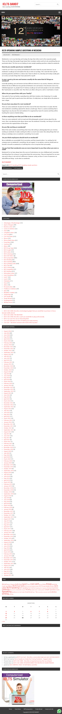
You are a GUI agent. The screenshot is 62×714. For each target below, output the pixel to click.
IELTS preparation (7, 168)
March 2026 (7, 341)
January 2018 (8, 509)
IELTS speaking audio (10, 263)
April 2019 (7, 480)
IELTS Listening (8, 254)
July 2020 (6, 453)
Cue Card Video (8, 236)
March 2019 (7, 482)
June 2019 (7, 476)
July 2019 (6, 474)
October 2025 (8, 350)
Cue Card (6, 234)
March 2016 (7, 552)
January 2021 (8, 445)
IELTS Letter (7, 252)
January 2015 (8, 575)
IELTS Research (16, 54)
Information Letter (9, 273)
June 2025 (7, 358)
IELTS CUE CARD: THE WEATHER (13, 314)
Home (10, 709)
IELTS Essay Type (8, 248)
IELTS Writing (7, 271)
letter (56, 588)
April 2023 (7, 399)
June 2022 (7, 412)
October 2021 (8, 428)
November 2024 (8, 368)
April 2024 (7, 379)
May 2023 (6, 397)
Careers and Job (49, 709)
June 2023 (7, 395)
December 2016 (8, 534)
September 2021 (8, 430)
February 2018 (8, 507)
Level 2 (6, 279)
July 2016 (6, 544)
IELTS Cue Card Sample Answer (31, 586)
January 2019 (8, 486)
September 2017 (8, 517)
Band (20, 584)
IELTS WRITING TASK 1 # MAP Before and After (23, 665)
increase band (51, 588)
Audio (17, 584)
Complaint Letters (9, 232)
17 (6, 615)
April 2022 (7, 416)
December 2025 (8, 346)
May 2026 (6, 337)
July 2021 (6, 433)
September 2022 (8, 406)
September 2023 (8, 391)
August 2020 (7, 451)
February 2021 (8, 443)
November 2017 (8, 513)
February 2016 (8, 554)
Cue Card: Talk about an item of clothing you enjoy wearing (21, 320)
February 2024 (8, 383)
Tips (37, 592)
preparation (19, 589)
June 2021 (7, 435)
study (23, 592)
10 (6, 613)
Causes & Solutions (9, 228)
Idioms (6, 246)
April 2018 (7, 503)
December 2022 (8, 403)
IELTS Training (8, 267)
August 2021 (7, 432)
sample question (41, 589)
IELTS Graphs (7, 250)
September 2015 (8, 563)
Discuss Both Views (9, 240)
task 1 (34, 592)
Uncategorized (8, 300)
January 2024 (8, 385)
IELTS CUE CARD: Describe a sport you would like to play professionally (24, 316)
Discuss (6, 238)
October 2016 (8, 538)
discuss (40, 584)
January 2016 (8, 555)
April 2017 (7, 526)
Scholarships (7, 294)
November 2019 (8, 466)
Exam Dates (18, 709)
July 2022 (6, 410)
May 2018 (6, 501)
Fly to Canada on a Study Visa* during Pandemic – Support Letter (33, 659)
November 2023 (8, 389)
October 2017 (8, 515)
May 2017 (6, 525)
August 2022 (7, 408)
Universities (40, 592)
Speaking (7, 591)
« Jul (3, 621)
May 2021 (6, 437)
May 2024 (6, 377)
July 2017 (6, 521)
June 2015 (7, 569)
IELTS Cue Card (18, 586)
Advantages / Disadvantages (12, 223)
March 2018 (7, 505)
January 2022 (8, 422)
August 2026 (7, 331)
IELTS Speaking (13, 165)
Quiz (5, 290)
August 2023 (7, 393)
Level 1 (6, 277)
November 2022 (8, 404)
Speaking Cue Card (16, 592)
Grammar (6, 244)
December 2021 (8, 424)
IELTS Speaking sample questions (27, 165)
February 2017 (8, 530)
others (6, 285)
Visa (48, 592)
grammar (54, 584)
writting (11, 594)
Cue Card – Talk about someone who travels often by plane (20, 322)
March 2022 (7, 418)
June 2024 (7, 375)
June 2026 (7, 335)
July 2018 (6, 497)
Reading (28, 589)
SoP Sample (7, 296)
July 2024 (6, 373)
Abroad (4, 584)
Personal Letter (8, 286)
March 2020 (7, 459)
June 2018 (7, 499)
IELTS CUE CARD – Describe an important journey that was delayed (32, 661)
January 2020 (8, 463)
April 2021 (7, 439)
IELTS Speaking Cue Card (26, 588)
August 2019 (7, 472)
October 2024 (8, 370)
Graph (3, 586)
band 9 (24, 584)
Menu (3, 12)
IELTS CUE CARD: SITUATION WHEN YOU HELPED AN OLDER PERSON (33, 663)
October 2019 (8, 468)
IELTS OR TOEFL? (8, 256)
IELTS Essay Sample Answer (46, 586)
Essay (49, 584)
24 (6, 617)
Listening (5, 589)
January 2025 (8, 364)
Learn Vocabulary (9, 275)
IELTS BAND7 (10, 4)
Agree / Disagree (9, 225)
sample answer (34, 589)
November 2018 (8, 490)
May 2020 (6, 455)
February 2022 (8, 420)
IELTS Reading (8, 259)
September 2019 (8, 470)
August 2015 (7, 565)
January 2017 (8, 532)
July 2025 (6, 356)
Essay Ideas (7, 242)
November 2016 (8, 536)
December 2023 (8, 387)
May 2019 (6, 478)
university (45, 592)
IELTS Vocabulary (8, 269)
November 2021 (8, 426)
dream (44, 584)
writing (5, 593)
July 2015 (6, 567)
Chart (5, 230)
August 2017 (7, 519)
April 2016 (7, 550)
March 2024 (7, 381)
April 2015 (7, 573)
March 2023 (7, 401)
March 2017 (7, 528)
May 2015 (6, 571)
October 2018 (8, 492)
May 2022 (6, 414)
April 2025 (7, 360)
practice (14, 589)
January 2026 (8, 344)
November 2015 (8, 559)
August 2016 (7, 542)
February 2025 (8, 362)
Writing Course (8, 302)
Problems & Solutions (10, 288)
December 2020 (8, 447)
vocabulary (53, 592)
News (5, 283)
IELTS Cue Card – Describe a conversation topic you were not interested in (38, 657)
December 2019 (8, 464)
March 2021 (7, 441)
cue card (34, 583)
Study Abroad (8, 298)
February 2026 (8, 342)
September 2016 (8, 540)
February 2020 (8, 461)
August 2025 (7, 354)
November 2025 (8, 348)
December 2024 (8, 366)
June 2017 (7, 523)
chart (29, 584)
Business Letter (8, 226)
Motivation (7, 281)
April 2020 (7, 457)
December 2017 (8, 511)
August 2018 (7, 495)
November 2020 (8, 449)
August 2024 (7, 372)
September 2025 (8, 352)
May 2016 (6, 548)
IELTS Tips (6, 265)
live (11, 589)
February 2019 (8, 484)
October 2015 (8, 561)
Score (57, 589)
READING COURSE (9, 292)
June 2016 (7, 546)
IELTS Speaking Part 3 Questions (40, 588)
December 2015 (8, 557)
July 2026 (6, 333)
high (7, 586)
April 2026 (7, 339)
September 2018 (8, 494)
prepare (23, 589)
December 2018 (8, 488)
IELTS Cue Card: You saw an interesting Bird (16, 318)
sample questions (50, 589)
